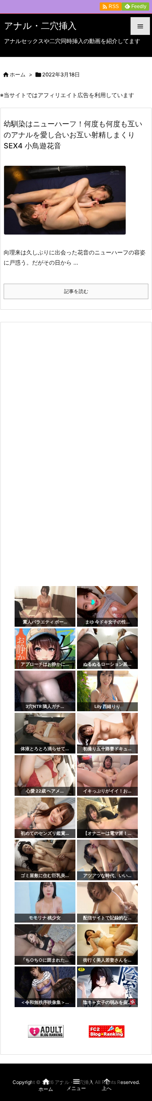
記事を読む (76, 291)
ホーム (18, 74)
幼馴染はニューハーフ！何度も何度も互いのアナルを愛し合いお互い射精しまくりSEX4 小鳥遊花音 (73, 134)
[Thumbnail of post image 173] (68, 205)
